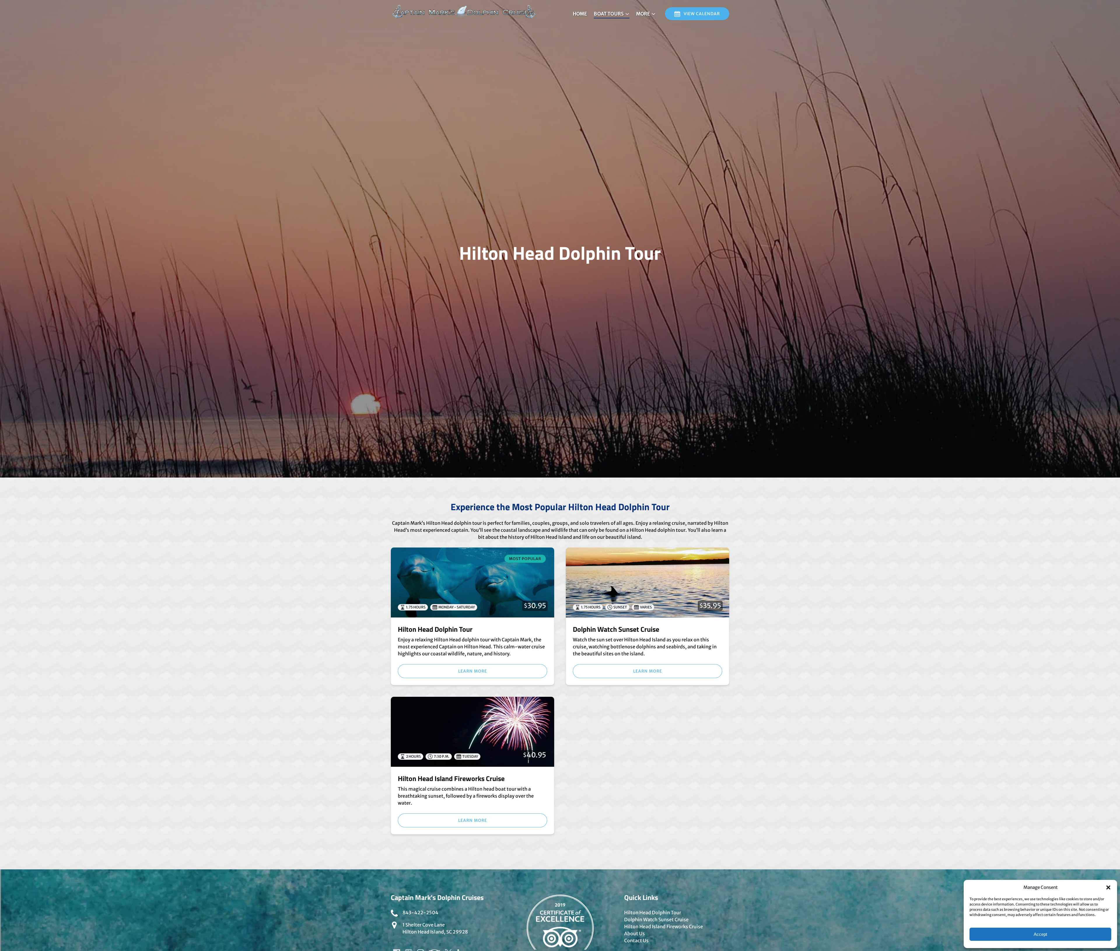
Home (580, 14)
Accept (1040, 934)
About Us (634, 933)
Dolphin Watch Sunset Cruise (616, 629)
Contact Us (636, 940)
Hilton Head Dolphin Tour (435, 629)
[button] (1108, 887)
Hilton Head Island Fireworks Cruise (451, 778)
